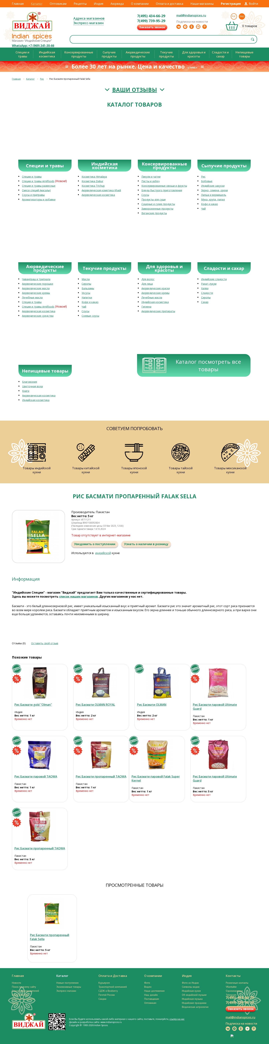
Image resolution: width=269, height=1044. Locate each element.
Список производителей (25, 990)
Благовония (29, 381)
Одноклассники (234, 990)
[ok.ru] (191, 27)
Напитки (87, 297)
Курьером (104, 982)
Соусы (145, 195)
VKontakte (231, 986)
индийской (103, 553)
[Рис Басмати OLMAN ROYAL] (101, 683)
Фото (147, 982)
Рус (234, 16)
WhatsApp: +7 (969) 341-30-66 (33, 46)
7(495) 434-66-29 (151, 15)
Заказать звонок (152, 27)
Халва (204, 288)
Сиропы (86, 283)
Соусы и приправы (33, 195)
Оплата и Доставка (112, 976)
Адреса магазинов (88, 18)
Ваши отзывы (134, 89)
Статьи (15, 1003)
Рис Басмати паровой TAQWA (35, 776)
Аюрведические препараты (158, 311)
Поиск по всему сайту (24, 986)
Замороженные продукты (157, 208)
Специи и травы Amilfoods (38, 181)
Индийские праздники (194, 1003)
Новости (16, 982)
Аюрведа (117, 4)
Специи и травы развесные (38, 185)
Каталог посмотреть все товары (208, 365)
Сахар (204, 302)
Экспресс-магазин (88, 23)
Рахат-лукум (208, 283)
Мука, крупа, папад (213, 199)
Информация (26, 579)
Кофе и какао (209, 204)
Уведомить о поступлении (94, 544)
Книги (25, 391)
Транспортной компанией (112, 986)
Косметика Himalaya (94, 176)
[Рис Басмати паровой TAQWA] (39, 755)
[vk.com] (178, 27)
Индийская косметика (155, 302)
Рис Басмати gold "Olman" (33, 705)
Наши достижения (154, 990)
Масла (86, 279)
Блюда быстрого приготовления (161, 190)
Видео (148, 986)
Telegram (231, 994)
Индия (98, 4)
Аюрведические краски (155, 288)
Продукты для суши (153, 199)
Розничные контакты (237, 982)
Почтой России (106, 994)
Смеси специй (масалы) (36, 190)
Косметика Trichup (93, 185)
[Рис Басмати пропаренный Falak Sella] (52, 913)
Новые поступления (67, 982)
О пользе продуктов (23, 998)
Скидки (102, 998)
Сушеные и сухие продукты (158, 204)
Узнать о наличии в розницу (146, 544)
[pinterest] (204, 27)
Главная (18, 4)
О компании (140, 4)
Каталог (36, 4)
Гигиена (146, 306)
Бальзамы (88, 288)
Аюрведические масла (36, 288)
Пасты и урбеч (150, 181)
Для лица (147, 283)
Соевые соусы (90, 315)
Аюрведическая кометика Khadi (101, 190)
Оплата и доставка (169, 4)
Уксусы (86, 293)
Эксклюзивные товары (68, 986)
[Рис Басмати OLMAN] (162, 683)
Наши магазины (202, 4)
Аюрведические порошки (37, 283)
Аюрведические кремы (36, 293)
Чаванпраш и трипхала (36, 279)
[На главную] (32, 31)
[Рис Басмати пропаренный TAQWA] (101, 755)
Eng (242, 16)
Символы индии (190, 986)
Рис (42, 78)
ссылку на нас (176, 1019)
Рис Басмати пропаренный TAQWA (101, 776)
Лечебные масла (32, 297)
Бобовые (206, 181)
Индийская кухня (191, 990)
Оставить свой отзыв (44, 643)
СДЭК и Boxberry (108, 990)
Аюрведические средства (37, 315)
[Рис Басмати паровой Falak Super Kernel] (157, 755)
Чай (203, 208)
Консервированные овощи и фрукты (164, 185)
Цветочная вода (32, 386)
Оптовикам (58, 4)
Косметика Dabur (92, 181)
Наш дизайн (151, 994)
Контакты (233, 976)
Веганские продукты (154, 213)
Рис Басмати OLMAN (151, 705)
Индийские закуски (213, 185)
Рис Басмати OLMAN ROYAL (95, 705)
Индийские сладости (214, 279)
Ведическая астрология (195, 1007)
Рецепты (80, 4)
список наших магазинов (78, 597)
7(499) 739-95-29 (151, 20)
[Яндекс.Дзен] (198, 27)
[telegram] (185, 27)
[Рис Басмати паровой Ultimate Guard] (218, 683)
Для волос (147, 279)
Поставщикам (151, 998)
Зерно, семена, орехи (214, 190)
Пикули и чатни (150, 176)
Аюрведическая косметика (98, 195)
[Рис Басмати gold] (39, 683)
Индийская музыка (192, 998)
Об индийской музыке (194, 994)
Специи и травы (32, 176)
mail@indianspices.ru (191, 15)
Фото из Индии (190, 982)
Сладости (207, 293)
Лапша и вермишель (213, 195)
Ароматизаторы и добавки (38, 199)
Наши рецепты (20, 994)
